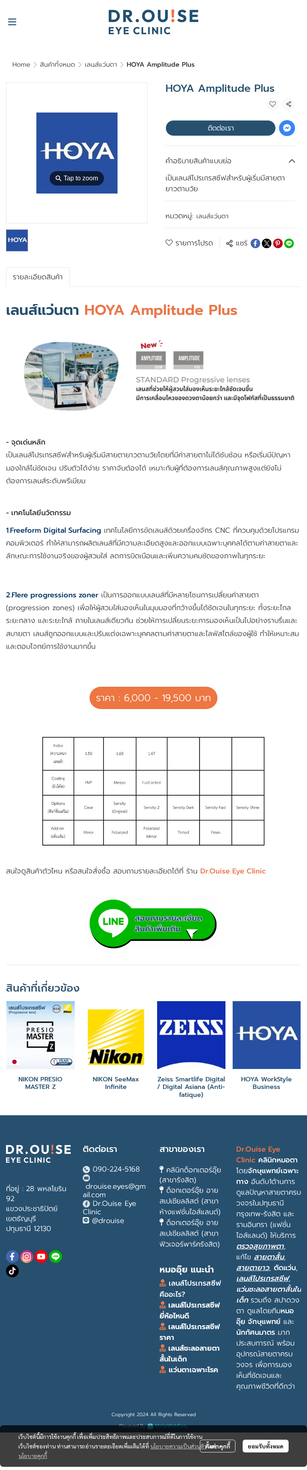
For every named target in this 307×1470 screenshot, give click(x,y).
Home (21, 64)
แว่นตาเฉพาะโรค (193, 1369)
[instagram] (26, 1256)
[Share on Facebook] (255, 243)
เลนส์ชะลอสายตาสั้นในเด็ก (189, 1354)
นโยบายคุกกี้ (32, 1455)
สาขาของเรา (182, 1149)
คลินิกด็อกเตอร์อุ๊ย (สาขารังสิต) (190, 1174)
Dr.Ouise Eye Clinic (109, 1208)
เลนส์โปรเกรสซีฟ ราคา (189, 1332)
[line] (55, 1256)
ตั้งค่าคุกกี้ (217, 1446)
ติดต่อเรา (221, 127)
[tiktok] (12, 1271)
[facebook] (12, 1256)
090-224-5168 (116, 1169)
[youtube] (41, 1256)
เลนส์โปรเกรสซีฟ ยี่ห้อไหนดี (189, 1311)
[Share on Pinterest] (278, 243)
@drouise (108, 1220)
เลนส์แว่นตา (101, 64)
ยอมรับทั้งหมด (265, 1446)
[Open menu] (12, 22)
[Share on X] (266, 243)
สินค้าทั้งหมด (57, 64)
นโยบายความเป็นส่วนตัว (178, 1446)
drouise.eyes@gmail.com (114, 1191)
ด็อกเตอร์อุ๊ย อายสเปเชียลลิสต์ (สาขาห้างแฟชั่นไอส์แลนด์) (190, 1201)
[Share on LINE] (289, 243)
